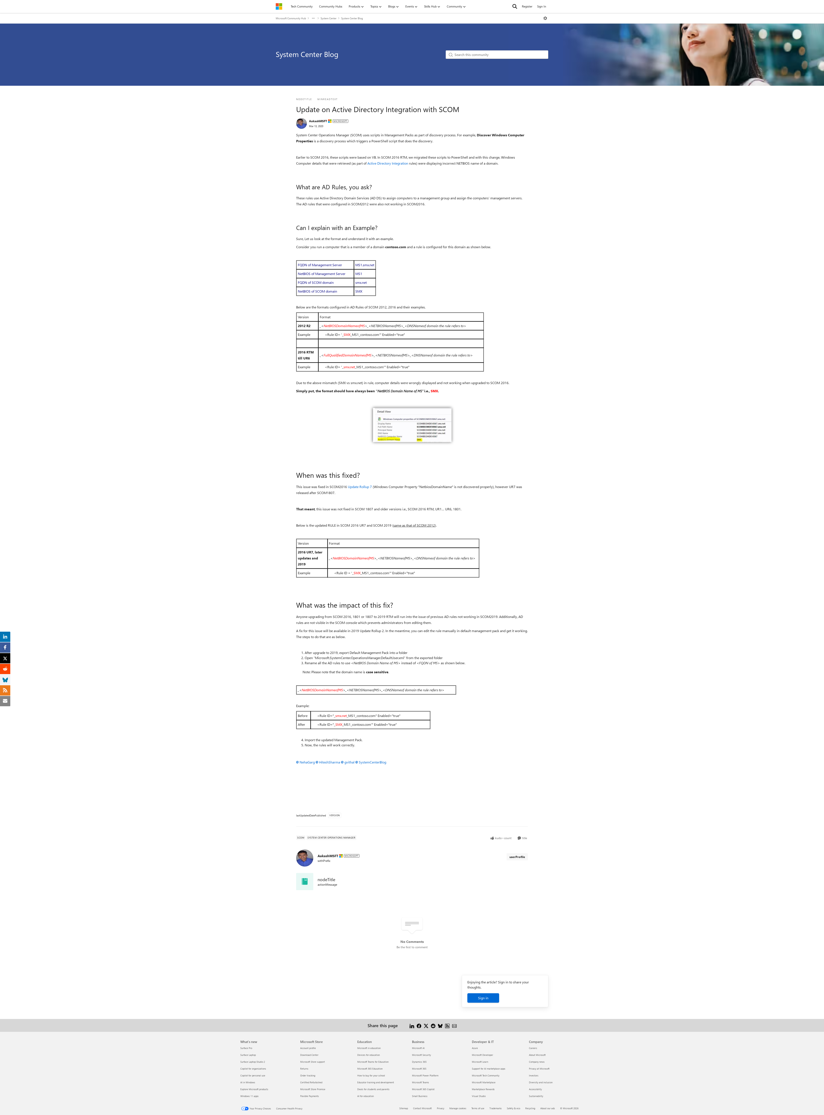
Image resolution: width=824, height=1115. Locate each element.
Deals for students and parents (373, 1089)
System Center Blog (352, 18)
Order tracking (307, 1075)
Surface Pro (246, 1048)
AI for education (365, 1096)
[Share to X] (426, 1025)
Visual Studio (479, 1096)
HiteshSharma (329, 762)
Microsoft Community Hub (291, 18)
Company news (537, 1061)
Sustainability (536, 1096)
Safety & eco (513, 1108)
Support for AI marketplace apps (488, 1068)
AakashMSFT (318, 121)
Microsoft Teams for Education (373, 1061)
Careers (533, 1048)
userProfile (517, 857)
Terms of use (477, 1108)
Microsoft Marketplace (483, 1082)
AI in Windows (247, 1082)
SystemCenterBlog (372, 762)
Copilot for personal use (252, 1075)
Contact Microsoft (422, 1108)
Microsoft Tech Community (485, 1075)
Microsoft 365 (419, 1068)
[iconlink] (304, 881)
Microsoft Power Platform (425, 1075)
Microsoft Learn (480, 1061)
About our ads (547, 1108)
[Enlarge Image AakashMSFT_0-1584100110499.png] (412, 425)
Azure (475, 1048)
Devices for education (368, 1054)
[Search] (514, 6)
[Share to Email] (454, 1025)
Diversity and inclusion (541, 1082)
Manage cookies (457, 1108)
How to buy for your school (371, 1075)
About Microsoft (537, 1054)
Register (527, 6)
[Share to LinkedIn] (412, 1025)
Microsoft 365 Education (370, 1068)
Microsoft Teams (420, 1082)
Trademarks (495, 1108)
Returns (304, 1068)
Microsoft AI (418, 1048)
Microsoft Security (421, 1054)
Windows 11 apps (249, 1096)
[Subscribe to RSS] (447, 1025)
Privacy (440, 1108)
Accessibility (535, 1089)
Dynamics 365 (419, 1061)
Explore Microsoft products (254, 1089)
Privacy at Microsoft (539, 1068)
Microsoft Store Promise (312, 1089)
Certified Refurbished (311, 1082)
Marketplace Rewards (483, 1089)
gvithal (349, 762)
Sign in (483, 998)
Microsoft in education (369, 1048)
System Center (328, 18)
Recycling (530, 1108)
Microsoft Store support (312, 1061)
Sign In (541, 6)
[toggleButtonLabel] (545, 18)
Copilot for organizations (253, 1068)
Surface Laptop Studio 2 (252, 1061)
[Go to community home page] (279, 6)
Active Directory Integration (387, 163)
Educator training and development (375, 1082)
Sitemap (403, 1108)
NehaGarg (307, 762)
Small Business (419, 1096)
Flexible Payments (309, 1096)
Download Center (309, 1054)
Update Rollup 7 (360, 486)
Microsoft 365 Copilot (423, 1089)
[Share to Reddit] (433, 1025)
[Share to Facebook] (419, 1025)
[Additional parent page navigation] (313, 18)
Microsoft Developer (482, 1054)
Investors (533, 1075)
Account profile (308, 1048)
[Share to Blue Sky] (440, 1025)
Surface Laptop (248, 1054)
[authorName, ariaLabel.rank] (301, 123)
